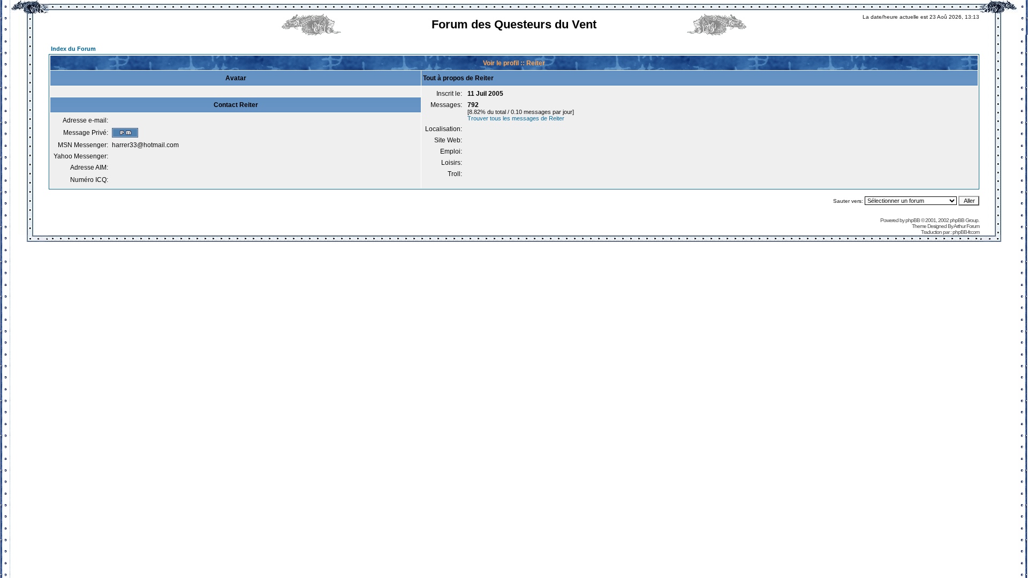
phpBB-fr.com (966, 232)
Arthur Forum (966, 226)
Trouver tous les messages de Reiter (515, 118)
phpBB (912, 220)
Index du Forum (73, 48)
